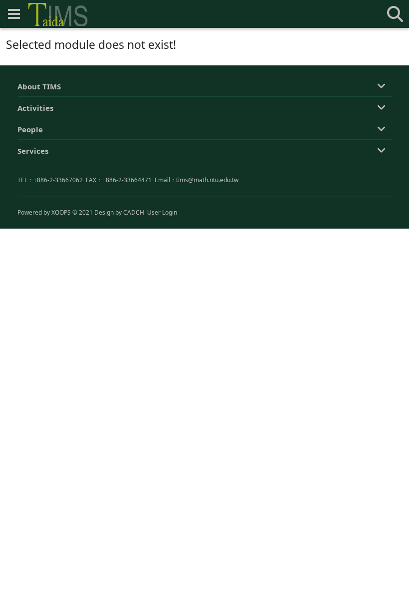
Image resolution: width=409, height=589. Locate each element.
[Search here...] (395, 14)
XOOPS (61, 212)
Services (32, 151)
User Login (162, 212)
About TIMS (39, 86)
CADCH (133, 212)
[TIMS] (58, 14)
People (30, 129)
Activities (35, 108)
